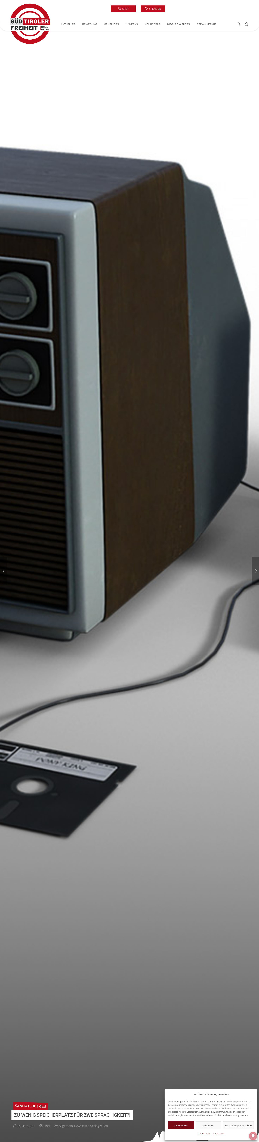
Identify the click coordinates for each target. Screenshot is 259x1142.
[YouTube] (241, 9)
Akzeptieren (181, 1125)
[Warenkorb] (246, 24)
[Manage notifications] (253, 1136)
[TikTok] (234, 9)
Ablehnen (208, 1125)
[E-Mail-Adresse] (215, 9)
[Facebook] (221, 9)
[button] (78, 24)
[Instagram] (228, 9)
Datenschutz (204, 1133)
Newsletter (81, 1125)
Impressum (218, 1133)
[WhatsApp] (247, 9)
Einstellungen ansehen (238, 1125)
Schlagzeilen (99, 1125)
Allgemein (66, 1125)
